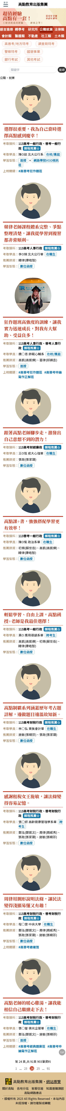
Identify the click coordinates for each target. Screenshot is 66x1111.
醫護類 (20, 36)
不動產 (33, 36)
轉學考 (20, 29)
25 (38, 1068)
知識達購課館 (55, 1088)
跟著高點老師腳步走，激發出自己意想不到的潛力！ (32, 435)
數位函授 (26, 266)
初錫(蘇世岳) (27, 548)
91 (48, 1068)
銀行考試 (11, 59)
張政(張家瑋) (27, 459)
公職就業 (46, 29)
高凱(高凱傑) (27, 360)
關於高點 (8, 1088)
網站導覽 (53, 1081)
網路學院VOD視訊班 (38, 162)
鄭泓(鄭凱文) (27, 832)
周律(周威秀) (48, 832)
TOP (62, 1052)
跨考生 (51, 635)
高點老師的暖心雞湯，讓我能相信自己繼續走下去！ (32, 1005)
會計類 (7, 36)
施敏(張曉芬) (27, 734)
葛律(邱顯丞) (48, 360)
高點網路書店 (33, 1093)
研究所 (33, 29)
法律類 (59, 29)
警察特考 (11, 51)
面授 (23, 160)
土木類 (59, 36)
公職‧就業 (7, 78)
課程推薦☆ (32, 148)
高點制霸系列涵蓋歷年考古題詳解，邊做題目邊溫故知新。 (32, 710)
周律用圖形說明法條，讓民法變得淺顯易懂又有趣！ (32, 901)
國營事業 (33, 51)
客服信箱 (37, 1088)
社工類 (46, 36)
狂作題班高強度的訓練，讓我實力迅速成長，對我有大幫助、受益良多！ (32, 328)
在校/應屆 (53, 154)
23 (25, 1068)
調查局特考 (46, 43)
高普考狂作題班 (31, 171)
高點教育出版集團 (33, 4)
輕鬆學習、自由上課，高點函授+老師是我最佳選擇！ (32, 617)
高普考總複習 (29, 947)
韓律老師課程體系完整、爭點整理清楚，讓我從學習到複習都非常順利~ (32, 233)
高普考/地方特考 (17, 43)
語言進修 (6, 29)
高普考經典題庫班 (32, 1046)
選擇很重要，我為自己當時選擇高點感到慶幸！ (32, 132)
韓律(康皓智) (27, 260)
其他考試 (33, 59)
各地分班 (23, 1088)
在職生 (51, 254)
